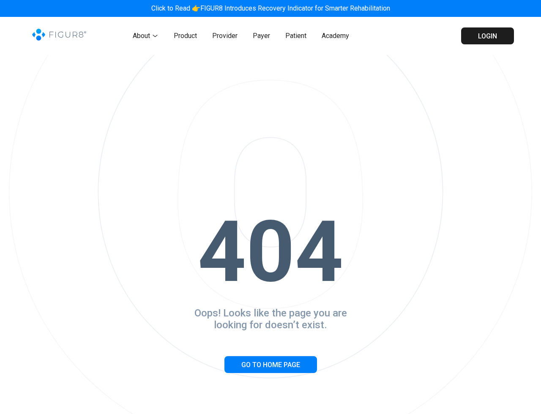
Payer (261, 36)
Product (185, 36)
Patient (295, 36)
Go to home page (270, 365)
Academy (335, 36)
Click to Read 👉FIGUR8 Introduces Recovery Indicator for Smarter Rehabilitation (270, 8)
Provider (225, 36)
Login (487, 36)
